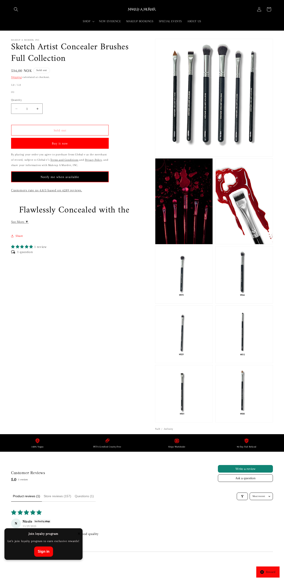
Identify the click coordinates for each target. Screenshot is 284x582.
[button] (16, 9)
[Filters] (242, 496)
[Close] (79, 533)
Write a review (245, 469)
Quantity (16, 99)
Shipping (16, 77)
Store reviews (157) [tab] (57, 496)
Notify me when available (60, 177)
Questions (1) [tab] (84, 496)
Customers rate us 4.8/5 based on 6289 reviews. (46, 190)
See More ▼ (20, 222)
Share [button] (19, 236)
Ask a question (245, 478)
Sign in (43, 551)
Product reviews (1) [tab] (26, 496)
